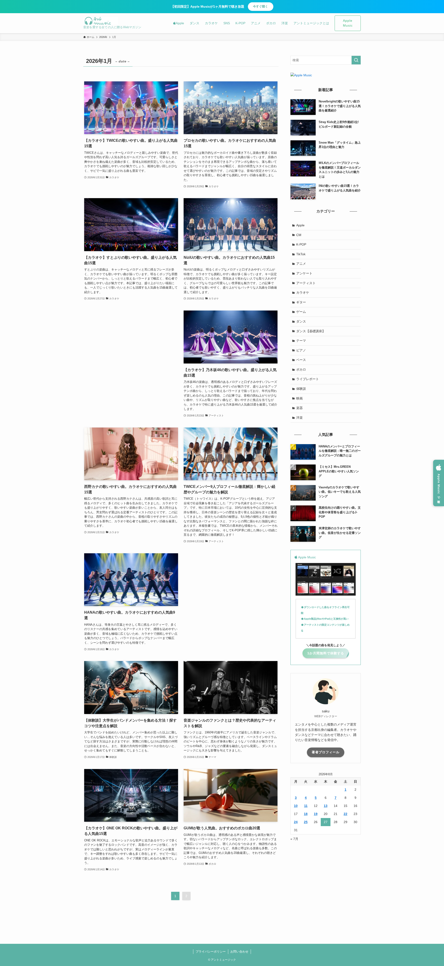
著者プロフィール (325, 752)
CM (298, 235)
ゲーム (301, 312)
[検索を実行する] (356, 60)
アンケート (304, 273)
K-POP (301, 244)
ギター (301, 302)
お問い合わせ (239, 951)
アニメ (301, 263)
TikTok (300, 254)
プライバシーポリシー (211, 951)
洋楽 (299, 417)
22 (345, 814)
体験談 (301, 389)
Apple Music (348, 23)
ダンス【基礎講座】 (310, 331)
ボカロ (301, 369)
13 (325, 806)
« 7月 (294, 839)
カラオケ (302, 292)
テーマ (301, 340)
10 (296, 806)
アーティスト (306, 283)
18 (306, 814)
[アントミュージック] (100, 21)
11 (306, 806)
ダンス (301, 321)
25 (306, 822)
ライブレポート (307, 379)
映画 (299, 398)
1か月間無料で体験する (325, 653)
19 (316, 814)
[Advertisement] (131, 343)
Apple (300, 225)
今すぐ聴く (260, 6)
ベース (301, 360)
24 (296, 822)
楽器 (299, 408)
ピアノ (301, 350)
